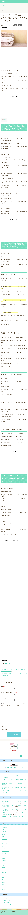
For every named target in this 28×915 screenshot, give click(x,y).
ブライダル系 (5, 851)
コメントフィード (8, 902)
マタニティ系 (5, 855)
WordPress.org (7, 904)
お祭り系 (4, 836)
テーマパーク (5, 843)
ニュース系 (4, 846)
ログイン (6, 898)
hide (5, 119)
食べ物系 (4, 889)
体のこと (4, 858)
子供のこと (4, 865)
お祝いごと (4, 834)
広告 (15, 25)
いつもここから (6, 5)
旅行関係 (4, 872)
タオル (5, 663)
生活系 (20, 25)
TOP (6, 10)
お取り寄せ (4, 831)
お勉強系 (4, 829)
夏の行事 (4, 863)
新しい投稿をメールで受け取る (9, 729)
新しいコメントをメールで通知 (9, 726)
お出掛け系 (4, 827)
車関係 (3, 886)
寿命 (8, 663)
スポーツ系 (4, 841)
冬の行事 (4, 860)
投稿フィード (7, 900)
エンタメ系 (4, 839)
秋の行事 (4, 882)
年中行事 (4, 867)
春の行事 (4, 874)
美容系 (3, 884)
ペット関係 (4, 853)
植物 (3, 877)
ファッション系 (6, 848)
